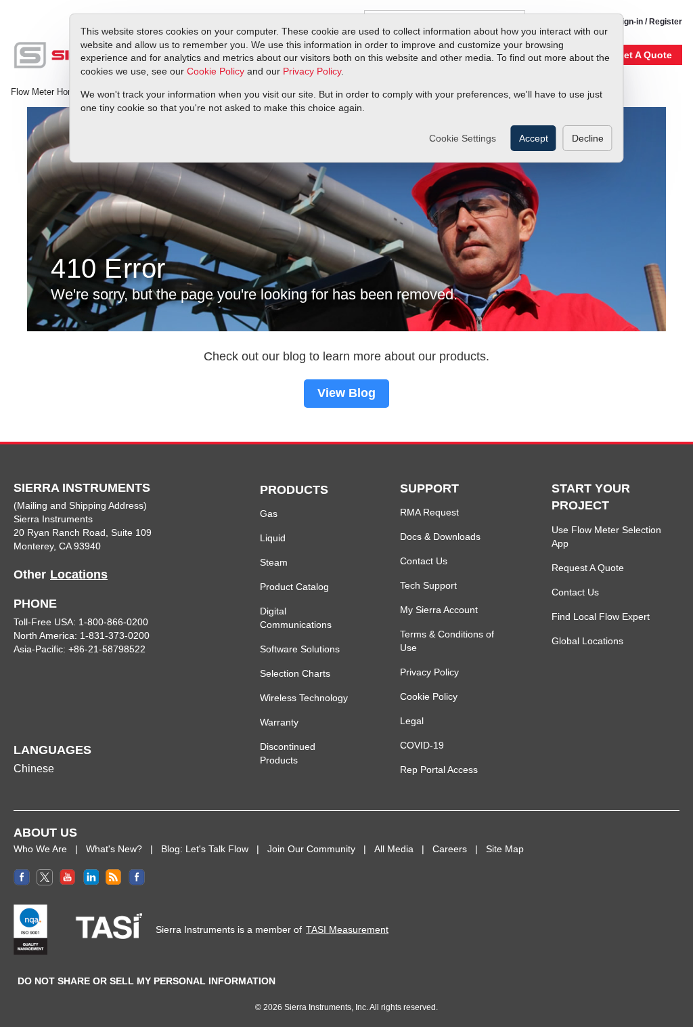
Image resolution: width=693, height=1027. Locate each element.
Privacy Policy (312, 71)
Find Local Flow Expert (601, 616)
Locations (79, 574)
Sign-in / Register (649, 21)
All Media (393, 848)
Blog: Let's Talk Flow (204, 848)
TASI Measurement (347, 929)
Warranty (279, 722)
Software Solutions (300, 649)
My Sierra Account (439, 609)
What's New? (114, 848)
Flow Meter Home (45, 92)
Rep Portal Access (439, 769)
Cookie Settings (462, 138)
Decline (588, 138)
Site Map (505, 848)
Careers (449, 848)
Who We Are (40, 848)
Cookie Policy (215, 71)
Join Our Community (311, 848)
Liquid (273, 537)
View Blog (346, 393)
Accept (533, 138)
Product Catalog (294, 586)
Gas (268, 513)
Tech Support (428, 585)
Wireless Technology (304, 697)
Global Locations (587, 640)
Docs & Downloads (440, 536)
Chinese (34, 768)
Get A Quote (644, 54)
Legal (412, 720)
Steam (274, 562)
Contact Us (423, 561)
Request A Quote (588, 567)
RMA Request (429, 512)
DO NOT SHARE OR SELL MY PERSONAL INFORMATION (146, 981)
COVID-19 (422, 745)
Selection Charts (295, 673)
